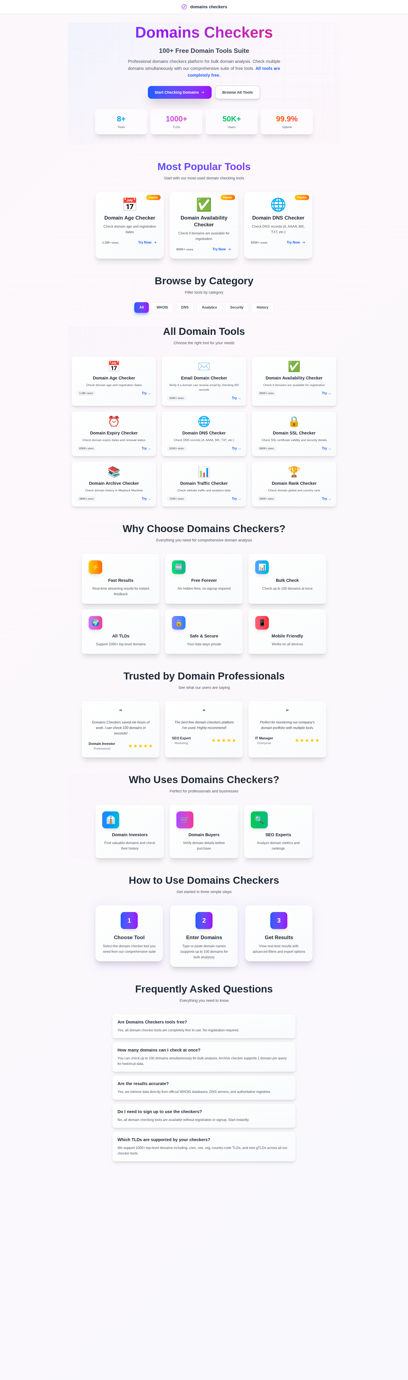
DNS (185, 307)
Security (237, 307)
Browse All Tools (237, 92)
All (141, 307)
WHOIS (162, 307)
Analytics (209, 307)
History (262, 307)
